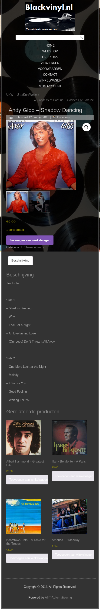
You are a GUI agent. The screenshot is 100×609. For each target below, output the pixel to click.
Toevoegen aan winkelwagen (29, 240)
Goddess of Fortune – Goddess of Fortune (65, 100)
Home (50, 45)
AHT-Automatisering (58, 597)
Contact (50, 74)
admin (66, 117)
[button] (86, 127)
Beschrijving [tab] (20, 260)
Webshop (50, 51)
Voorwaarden (50, 69)
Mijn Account (50, 86)
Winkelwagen (50, 80)
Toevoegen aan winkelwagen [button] (28, 479)
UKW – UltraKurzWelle (21, 94)
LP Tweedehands (32, 247)
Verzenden (50, 63)
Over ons (50, 57)
